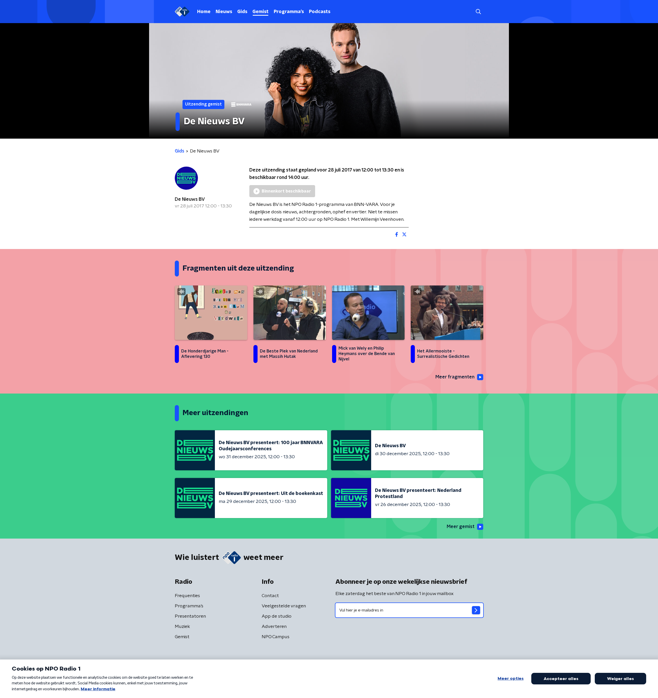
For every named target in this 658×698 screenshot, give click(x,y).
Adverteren (274, 626)
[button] (478, 11)
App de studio (276, 616)
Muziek (182, 626)
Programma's (289, 11)
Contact (270, 596)
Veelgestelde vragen (284, 606)
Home (204, 11)
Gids (242, 11)
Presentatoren (190, 616)
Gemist (260, 11)
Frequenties (187, 596)
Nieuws (224, 11)
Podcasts (319, 11)
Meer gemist (460, 526)
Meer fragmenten (454, 377)
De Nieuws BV (190, 199)
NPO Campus (275, 637)
